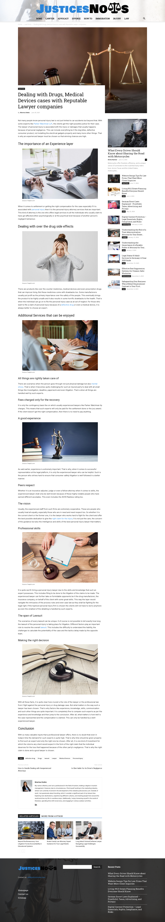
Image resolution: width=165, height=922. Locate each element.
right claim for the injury (62, 518)
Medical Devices (64, 758)
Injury (117, 18)
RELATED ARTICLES (29, 816)
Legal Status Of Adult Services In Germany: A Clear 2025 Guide (134, 258)
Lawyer (50, 18)
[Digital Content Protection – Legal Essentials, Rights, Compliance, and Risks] (114, 220)
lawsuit (43, 627)
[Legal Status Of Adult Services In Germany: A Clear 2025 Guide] (114, 258)
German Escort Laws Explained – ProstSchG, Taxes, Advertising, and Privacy (132, 205)
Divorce (76, 18)
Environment (126, 276)
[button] (144, 19)
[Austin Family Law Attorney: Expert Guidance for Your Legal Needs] (60, 830)
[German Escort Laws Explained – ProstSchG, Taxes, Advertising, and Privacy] (114, 204)
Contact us (23, 894)
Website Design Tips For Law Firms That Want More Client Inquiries (134, 178)
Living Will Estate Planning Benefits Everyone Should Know (134, 191)
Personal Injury (78, 758)
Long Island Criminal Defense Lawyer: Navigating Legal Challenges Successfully (89, 843)
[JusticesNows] (82, 8)
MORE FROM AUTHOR (52, 816)
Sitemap (22, 898)
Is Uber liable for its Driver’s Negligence (86, 768)
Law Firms (28, 24)
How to (88, 18)
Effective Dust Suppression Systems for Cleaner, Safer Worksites (133, 271)
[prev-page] (19, 851)
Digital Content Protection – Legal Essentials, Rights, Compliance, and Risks (134, 219)
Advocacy (63, 18)
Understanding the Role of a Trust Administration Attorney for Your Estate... (134, 232)
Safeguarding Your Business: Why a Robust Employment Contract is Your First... (134, 283)
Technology (126, 224)
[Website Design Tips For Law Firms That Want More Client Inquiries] (114, 179)
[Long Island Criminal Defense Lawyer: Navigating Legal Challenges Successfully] (89, 830)
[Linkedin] (37, 804)
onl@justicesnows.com (36, 877)
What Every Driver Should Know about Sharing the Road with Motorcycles (126, 153)
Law (126, 18)
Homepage (23, 890)
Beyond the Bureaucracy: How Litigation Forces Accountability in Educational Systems (30, 843)
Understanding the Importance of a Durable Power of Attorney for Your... (133, 245)
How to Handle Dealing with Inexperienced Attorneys (34, 769)
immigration (103, 18)
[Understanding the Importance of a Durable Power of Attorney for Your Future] (114, 246)
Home (39, 18)
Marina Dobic (25, 112)
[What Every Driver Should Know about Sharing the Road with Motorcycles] (127, 133)
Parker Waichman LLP (43, 124)
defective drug (67, 305)
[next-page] (23, 851)
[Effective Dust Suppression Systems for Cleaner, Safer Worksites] (114, 271)
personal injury (38, 209)
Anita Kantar (112, 160)
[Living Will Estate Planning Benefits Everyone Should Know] (114, 191)
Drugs (40, 758)
